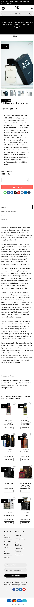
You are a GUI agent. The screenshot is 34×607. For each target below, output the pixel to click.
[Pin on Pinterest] (18, 192)
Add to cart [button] (8, 427)
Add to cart (17, 187)
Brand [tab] (3, 215)
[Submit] (30, 14)
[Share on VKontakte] (22, 192)
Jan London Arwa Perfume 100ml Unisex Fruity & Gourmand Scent (25, 486)
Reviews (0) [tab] (5, 219)
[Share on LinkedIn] (25, 192)
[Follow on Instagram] (17, 589)
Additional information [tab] (9, 211)
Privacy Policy (20, 539)
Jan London (27, 24)
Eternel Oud (25, 515)
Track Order (6, 546)
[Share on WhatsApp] (5, 192)
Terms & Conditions (18, 544)
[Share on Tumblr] (29, 192)
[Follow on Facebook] (13, 589)
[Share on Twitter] (11, 192)
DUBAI (9, 452)
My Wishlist (7, 552)
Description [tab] (5, 207)
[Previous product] (18, 27)
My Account (7, 536)
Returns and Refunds (19, 550)
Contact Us (19, 555)
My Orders (8, 541)
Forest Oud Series (25, 452)
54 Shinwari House (8, 515)
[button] (3, 8)
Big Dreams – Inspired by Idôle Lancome (9, 421)
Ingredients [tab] (5, 223)
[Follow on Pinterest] (24, 589)
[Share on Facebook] (8, 192)
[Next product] (15, 27)
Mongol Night (9, 483)
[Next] (32, 94)
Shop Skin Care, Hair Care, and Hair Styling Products (17, 23)
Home (4, 22)
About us (18, 535)
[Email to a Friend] (15, 192)
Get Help (7, 557)
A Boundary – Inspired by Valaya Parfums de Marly (25, 421)
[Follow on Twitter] (20, 589)
